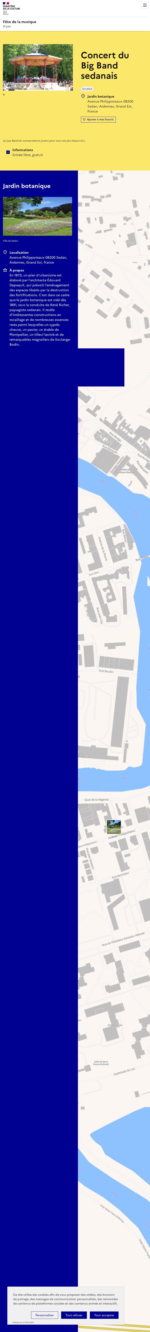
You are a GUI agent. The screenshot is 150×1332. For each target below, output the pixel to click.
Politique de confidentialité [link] (23, 1322)
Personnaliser (44, 1315)
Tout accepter (104, 1315)
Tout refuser (73, 1315)
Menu (145, 5)
